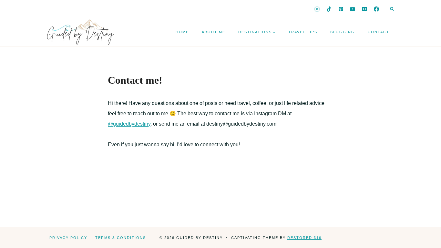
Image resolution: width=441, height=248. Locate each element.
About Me (213, 32)
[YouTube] (352, 9)
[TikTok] (329, 9)
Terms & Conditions (120, 238)
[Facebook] (376, 9)
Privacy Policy (68, 238)
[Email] (364, 9)
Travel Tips (302, 32)
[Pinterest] (341, 9)
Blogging (342, 32)
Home (182, 32)
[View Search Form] (392, 9)
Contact (378, 32)
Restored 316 (304, 238)
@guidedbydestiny (129, 124)
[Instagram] (317, 9)
